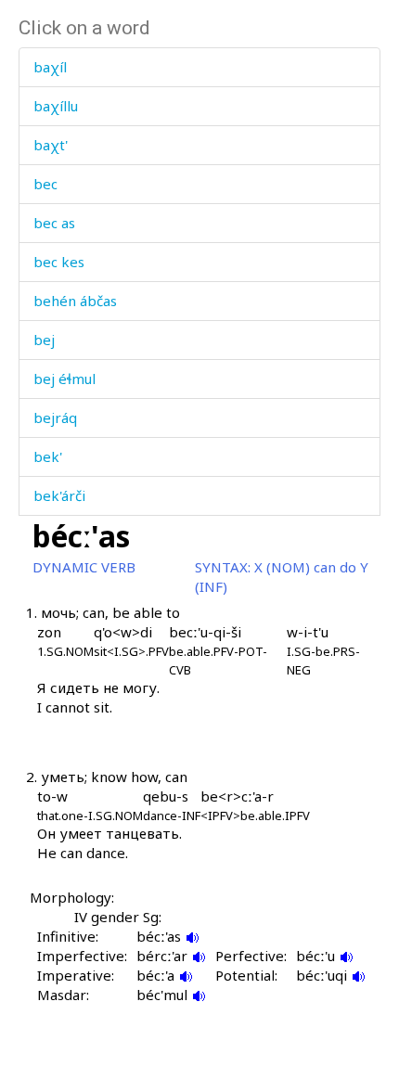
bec (45, 183)
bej (44, 339)
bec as (54, 222)
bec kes (58, 261)
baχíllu (55, 105)
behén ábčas (75, 300)
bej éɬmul (64, 378)
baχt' (50, 144)
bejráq (55, 417)
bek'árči (59, 495)
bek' (47, 456)
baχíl (50, 67)
